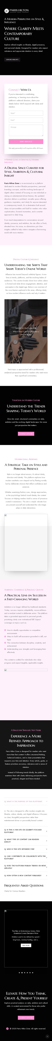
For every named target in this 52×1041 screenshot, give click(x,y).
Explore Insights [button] (12, 59)
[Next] (45, 336)
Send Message (26, 141)
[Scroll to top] (47, 1036)
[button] (19, 972)
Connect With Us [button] (26, 433)
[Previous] (7, 336)
